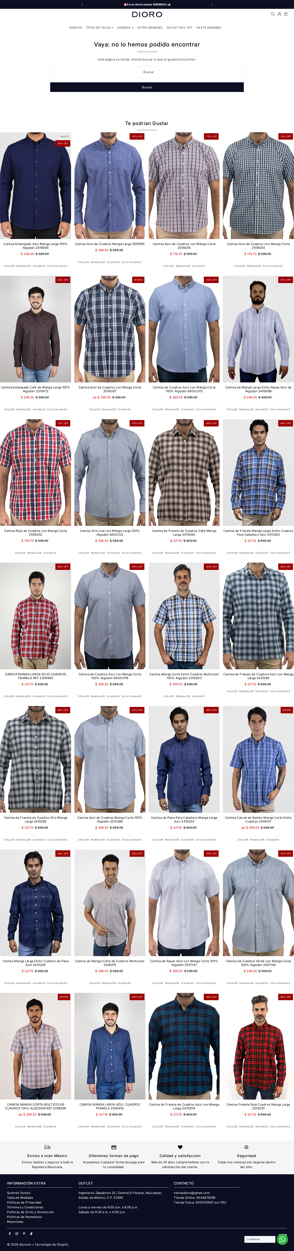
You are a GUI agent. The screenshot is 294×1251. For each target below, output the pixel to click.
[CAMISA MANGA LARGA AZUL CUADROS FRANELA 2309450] (109, 1046)
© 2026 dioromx (19, 1244)
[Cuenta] (279, 14)
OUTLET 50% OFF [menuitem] (179, 27)
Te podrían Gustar (147, 123)
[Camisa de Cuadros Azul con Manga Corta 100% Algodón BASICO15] (184, 329)
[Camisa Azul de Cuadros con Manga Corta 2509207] (109, 329)
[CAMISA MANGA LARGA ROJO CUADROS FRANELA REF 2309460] (35, 615)
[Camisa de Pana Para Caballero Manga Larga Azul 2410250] (184, 759)
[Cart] (285, 14)
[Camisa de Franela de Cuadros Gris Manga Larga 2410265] (35, 759)
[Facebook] (10, 1233)
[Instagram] (16, 1233)
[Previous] (82, 4)
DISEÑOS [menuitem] (124, 27)
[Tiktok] (31, 1233)
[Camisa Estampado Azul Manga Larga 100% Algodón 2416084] (35, 185)
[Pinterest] (24, 1233)
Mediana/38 (23, 265)
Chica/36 (9, 265)
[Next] (212, 4)
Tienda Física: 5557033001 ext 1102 (200, 1202)
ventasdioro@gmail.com (192, 1193)
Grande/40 (39, 265)
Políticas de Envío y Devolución (30, 1212)
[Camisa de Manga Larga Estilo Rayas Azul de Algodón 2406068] (258, 329)
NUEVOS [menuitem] (75, 27)
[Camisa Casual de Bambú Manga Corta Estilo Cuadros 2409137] (258, 759)
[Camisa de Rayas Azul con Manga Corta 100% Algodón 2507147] (184, 902)
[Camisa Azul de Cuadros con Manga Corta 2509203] (258, 185)
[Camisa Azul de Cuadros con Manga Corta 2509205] (184, 185)
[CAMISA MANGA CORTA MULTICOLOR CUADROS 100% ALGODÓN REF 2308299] (35, 1046)
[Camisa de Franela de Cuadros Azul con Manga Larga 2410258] (184, 1046)
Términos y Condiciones (25, 1207)
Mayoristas (15, 1222)
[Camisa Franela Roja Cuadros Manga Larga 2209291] (258, 1046)
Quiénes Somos (18, 1193)
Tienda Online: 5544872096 (194, 1198)
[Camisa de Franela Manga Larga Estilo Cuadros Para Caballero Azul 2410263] (258, 472)
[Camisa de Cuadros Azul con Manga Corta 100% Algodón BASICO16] (109, 615)
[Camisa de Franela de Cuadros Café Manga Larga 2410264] (184, 472)
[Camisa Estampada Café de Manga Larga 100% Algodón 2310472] (35, 329)
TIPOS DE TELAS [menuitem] (98, 27)
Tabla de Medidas (20, 1198)
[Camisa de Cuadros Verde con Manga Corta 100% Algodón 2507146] (258, 902)
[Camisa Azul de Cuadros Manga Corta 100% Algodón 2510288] (109, 759)
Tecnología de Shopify (51, 1244)
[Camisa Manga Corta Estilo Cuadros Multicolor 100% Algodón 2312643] (184, 615)
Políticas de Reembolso (24, 1217)
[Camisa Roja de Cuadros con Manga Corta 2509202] (35, 472)
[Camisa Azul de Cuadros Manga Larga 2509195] (109, 185)
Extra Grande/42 (57, 265)
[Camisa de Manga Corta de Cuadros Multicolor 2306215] (109, 902)
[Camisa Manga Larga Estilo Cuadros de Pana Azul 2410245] (35, 902)
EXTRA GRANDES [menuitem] (149, 27)
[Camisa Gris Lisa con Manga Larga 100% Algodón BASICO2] (109, 472)
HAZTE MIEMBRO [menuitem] (209, 27)
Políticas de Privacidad (24, 1202)
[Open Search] (273, 14)
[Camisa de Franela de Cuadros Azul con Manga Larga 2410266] (258, 615)
